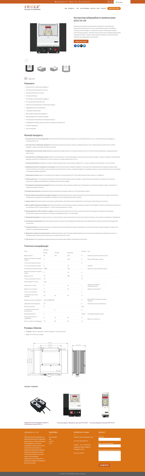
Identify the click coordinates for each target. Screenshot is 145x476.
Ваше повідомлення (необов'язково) (109, 450)
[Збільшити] (26, 60)
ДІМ (66, 8)
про (77, 8)
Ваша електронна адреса (106, 443)
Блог (50, 443)
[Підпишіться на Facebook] (111, 2)
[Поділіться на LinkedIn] (84, 45)
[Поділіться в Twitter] (78, 45)
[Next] (68, 39)
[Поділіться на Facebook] (75, 45)
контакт (103, 8)
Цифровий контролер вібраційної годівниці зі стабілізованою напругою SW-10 (36, 423)
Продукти (71, 8)
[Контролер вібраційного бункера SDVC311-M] (105, 405)
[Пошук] (108, 1)
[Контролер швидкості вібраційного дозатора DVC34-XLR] (72, 405)
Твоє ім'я (101, 437)
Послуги (93, 8)
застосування (84, 8)
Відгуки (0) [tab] (32, 79)
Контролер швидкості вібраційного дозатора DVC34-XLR (72, 422)
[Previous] (27, 39)
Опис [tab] (25, 79)
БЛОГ (98, 8)
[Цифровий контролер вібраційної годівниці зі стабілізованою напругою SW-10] (39, 405)
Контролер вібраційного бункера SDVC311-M (102, 422)
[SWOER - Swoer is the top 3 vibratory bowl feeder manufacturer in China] (32, 8)
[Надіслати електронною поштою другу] (81, 45)
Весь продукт (53, 437)
